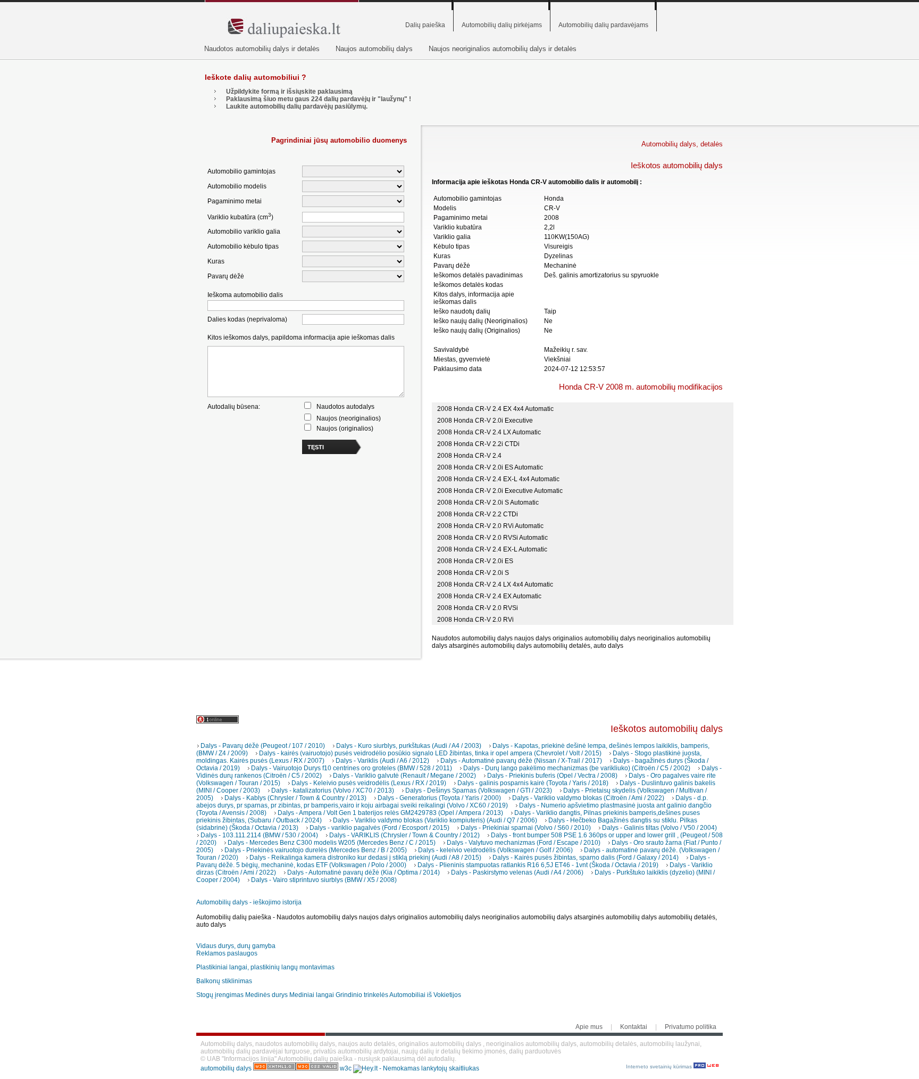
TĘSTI (315, 447)
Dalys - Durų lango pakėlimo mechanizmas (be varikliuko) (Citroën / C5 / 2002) (576, 768)
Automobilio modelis (236, 186)
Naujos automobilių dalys (374, 49)
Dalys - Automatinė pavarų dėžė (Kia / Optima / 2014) (363, 872)
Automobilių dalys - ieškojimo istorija (249, 902)
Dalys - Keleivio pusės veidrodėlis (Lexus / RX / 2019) (368, 783)
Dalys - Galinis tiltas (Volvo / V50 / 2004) (659, 827)
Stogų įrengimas (220, 995)
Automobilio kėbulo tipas (243, 246)
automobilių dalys (226, 1068)
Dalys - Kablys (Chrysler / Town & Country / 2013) (295, 798)
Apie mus (589, 1027)
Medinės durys (266, 995)
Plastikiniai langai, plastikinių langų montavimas (265, 967)
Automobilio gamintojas (241, 171)
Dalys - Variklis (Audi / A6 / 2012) (382, 760)
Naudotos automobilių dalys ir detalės (262, 49)
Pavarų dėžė (225, 276)
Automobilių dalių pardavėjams (603, 25)
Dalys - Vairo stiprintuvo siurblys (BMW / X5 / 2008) (324, 880)
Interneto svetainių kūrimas (660, 1066)
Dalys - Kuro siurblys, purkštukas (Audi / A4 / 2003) (408, 745)
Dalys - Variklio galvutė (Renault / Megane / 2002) (404, 775)
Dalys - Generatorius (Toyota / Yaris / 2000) (439, 798)
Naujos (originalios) (344, 428)
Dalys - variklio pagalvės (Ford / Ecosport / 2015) (379, 827)
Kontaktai (633, 1027)
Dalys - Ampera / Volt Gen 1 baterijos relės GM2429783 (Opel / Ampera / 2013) (390, 813)
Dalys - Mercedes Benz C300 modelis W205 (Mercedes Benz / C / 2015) (332, 842)
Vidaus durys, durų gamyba (235, 946)
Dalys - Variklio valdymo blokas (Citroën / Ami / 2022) (588, 798)
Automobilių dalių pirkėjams (502, 25)
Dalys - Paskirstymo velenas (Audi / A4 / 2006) (517, 872)
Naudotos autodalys (345, 406)
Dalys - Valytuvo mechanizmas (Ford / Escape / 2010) (523, 842)
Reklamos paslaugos (226, 953)
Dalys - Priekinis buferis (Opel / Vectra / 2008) (552, 775)
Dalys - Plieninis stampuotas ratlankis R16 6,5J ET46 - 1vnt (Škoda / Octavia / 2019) (537, 865)
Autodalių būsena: (233, 406)
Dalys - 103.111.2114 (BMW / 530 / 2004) (259, 835)
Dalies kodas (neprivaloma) (247, 319)
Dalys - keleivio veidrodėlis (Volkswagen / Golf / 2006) (495, 850)
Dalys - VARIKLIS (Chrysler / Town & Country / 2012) (404, 835)
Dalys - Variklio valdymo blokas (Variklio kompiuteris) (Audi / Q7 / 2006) (435, 820)
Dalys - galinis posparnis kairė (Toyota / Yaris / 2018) (532, 783)
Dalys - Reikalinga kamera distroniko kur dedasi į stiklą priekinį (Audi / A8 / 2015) (365, 857)
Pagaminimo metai (234, 201)
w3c (346, 1068)
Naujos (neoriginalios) (348, 418)
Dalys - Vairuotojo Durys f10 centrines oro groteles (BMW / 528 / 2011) (351, 768)
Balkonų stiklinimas (224, 981)
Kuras (215, 261)
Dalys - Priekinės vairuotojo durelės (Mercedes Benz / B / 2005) (315, 850)
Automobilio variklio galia (243, 231)
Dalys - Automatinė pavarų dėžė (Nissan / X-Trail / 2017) (521, 760)
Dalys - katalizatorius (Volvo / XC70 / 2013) (332, 790)
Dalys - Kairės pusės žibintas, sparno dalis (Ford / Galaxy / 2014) (585, 857)
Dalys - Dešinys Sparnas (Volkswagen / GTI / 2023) (478, 790)
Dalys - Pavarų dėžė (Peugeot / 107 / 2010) (262, 745)
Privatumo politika (690, 1027)
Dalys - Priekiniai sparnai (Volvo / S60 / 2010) (526, 827)
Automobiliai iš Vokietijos (425, 995)
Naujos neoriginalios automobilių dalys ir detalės (503, 49)
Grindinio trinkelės (362, 995)
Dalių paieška (425, 25)
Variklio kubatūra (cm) (240, 216)
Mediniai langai (311, 995)
